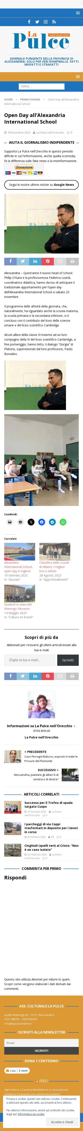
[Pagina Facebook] (29, 22)
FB (52, 836)
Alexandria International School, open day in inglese (18, 567)
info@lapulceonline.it (17, 1023)
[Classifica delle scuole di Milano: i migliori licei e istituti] (54, 552)
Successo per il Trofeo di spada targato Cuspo (48, 804)
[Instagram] (45, 22)
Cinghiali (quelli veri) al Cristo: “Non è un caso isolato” (51, 847)
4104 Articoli (41, 731)
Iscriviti (68, 660)
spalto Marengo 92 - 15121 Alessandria (29, 1015)
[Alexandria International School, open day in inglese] (19, 552)
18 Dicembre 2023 (19, 132)
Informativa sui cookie (31, 1114)
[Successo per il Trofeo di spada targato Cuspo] (12, 807)
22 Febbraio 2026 (37, 854)
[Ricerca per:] (41, 86)
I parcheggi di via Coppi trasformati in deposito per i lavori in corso (51, 828)
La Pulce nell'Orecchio (50, 132)
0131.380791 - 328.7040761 (20, 1019)
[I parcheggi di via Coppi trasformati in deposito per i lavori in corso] (12, 828)
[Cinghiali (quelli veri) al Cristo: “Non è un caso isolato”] (12, 850)
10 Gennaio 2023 (36, 811)
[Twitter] (37, 22)
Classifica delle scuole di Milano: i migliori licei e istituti (54, 567)
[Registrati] (54, 22)
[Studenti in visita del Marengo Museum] (19, 593)
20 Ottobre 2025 (36, 836)
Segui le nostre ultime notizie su (41, 185)
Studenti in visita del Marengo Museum (17, 606)
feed (43, 1081)
